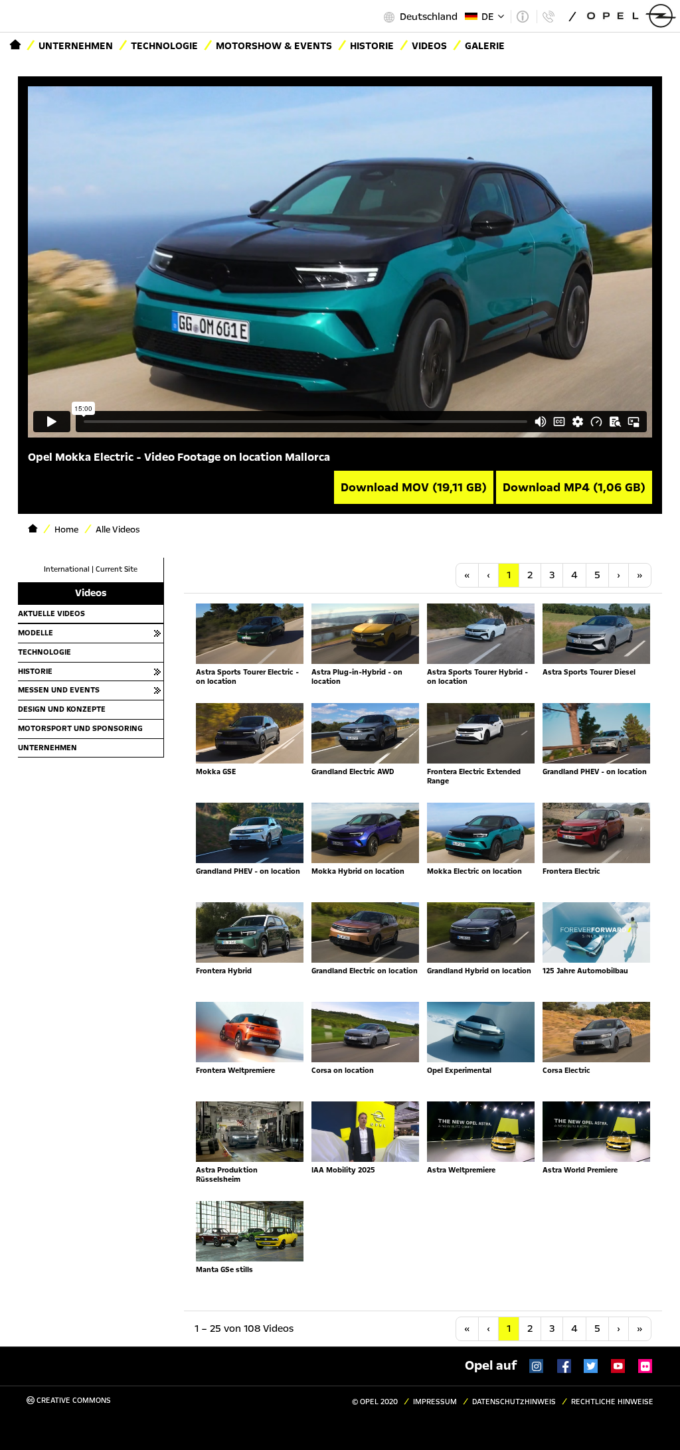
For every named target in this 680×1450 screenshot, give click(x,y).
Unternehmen (76, 45)
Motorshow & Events (274, 45)
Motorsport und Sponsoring (80, 728)
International (67, 569)
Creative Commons (73, 1401)
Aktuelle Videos (51, 613)
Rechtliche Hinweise (612, 1402)
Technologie (164, 45)
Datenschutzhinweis (514, 1402)
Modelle (35, 632)
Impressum (435, 1402)
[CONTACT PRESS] (548, 16)
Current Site (116, 569)
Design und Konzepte (62, 709)
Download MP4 (574, 487)
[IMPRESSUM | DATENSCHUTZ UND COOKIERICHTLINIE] (522, 16)
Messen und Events (59, 690)
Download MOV (414, 487)
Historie (372, 45)
